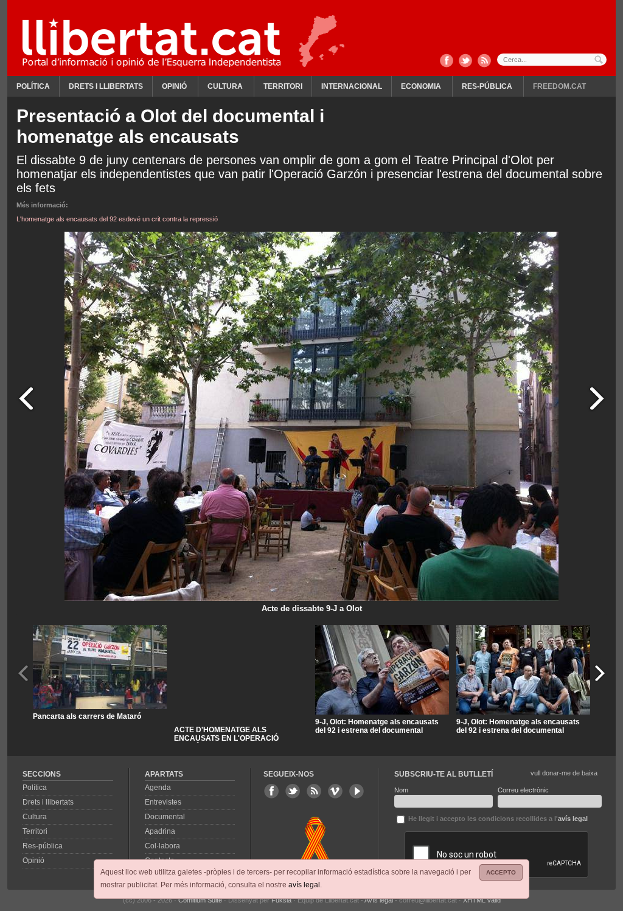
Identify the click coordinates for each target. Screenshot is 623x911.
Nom (401, 790)
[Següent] (597, 398)
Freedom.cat (559, 86)
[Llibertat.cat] (151, 42)
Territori (282, 86)
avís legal (304, 885)
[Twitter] (465, 61)
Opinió (174, 86)
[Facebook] (446, 61)
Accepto (501, 872)
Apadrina (160, 831)
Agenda (158, 787)
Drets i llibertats (106, 86)
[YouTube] (356, 791)
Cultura (225, 86)
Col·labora (162, 846)
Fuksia (281, 900)
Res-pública (487, 86)
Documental (165, 816)
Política (33, 86)
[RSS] (484, 61)
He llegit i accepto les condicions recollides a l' (497, 818)
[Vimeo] (335, 791)
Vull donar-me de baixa (564, 773)
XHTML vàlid (482, 900)
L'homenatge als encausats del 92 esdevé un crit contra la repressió (117, 219)
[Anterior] (26, 398)
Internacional (351, 86)
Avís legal (378, 900)
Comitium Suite (200, 900)
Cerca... (552, 60)
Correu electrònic (523, 790)
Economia (421, 86)
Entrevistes (163, 802)
